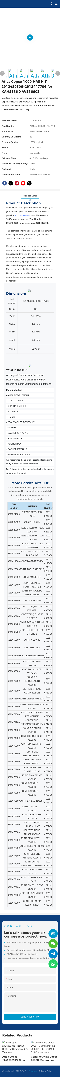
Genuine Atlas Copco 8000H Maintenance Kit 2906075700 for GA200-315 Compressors (44, 1058)
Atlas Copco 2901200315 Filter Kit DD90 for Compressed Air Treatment (13, 1058)
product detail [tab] (30, 196)
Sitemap (32, 1071)
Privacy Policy (45, 1071)
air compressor (22, 215)
